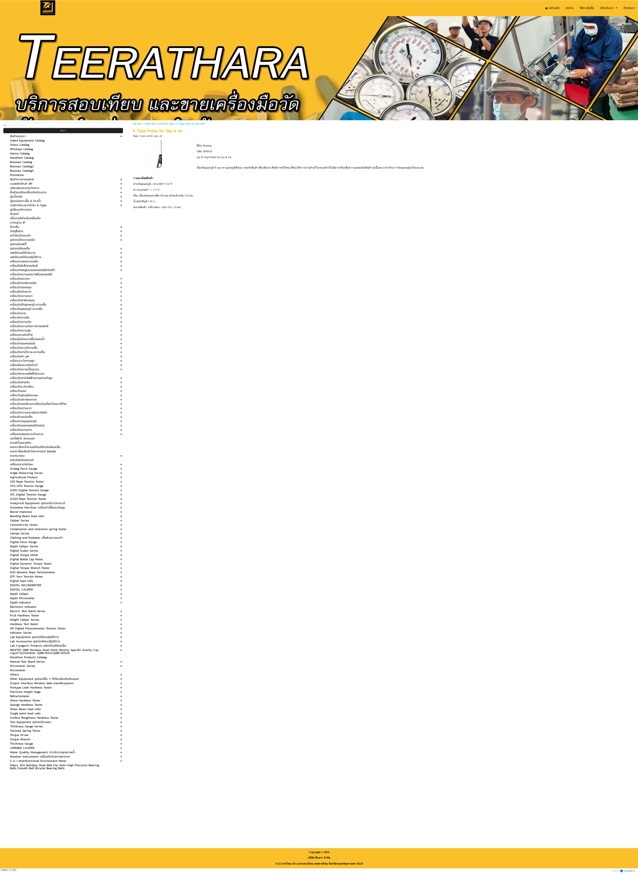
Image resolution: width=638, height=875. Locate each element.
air (161, 136)
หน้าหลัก (137, 123)
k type (142, 136)
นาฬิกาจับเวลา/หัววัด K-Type (159, 123)
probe (150, 136)
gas (156, 136)
